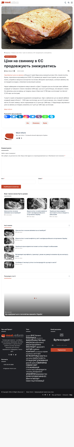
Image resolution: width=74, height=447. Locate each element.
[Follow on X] (13, 71)
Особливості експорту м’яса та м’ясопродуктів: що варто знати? (35, 262)
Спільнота (65, 395)
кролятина (29, 354)
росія (28, 362)
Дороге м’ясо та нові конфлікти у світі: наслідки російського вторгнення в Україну (37, 212)
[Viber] (39, 116)
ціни (45, 123)
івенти (29, 378)
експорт (31, 346)
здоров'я (40, 347)
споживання (32, 367)
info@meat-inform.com (9, 368)
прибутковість (39, 358)
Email (40, 178)
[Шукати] (68, 3)
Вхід (71, 395)
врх (43, 340)
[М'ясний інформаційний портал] (9, 2)
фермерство (41, 374)
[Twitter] (13, 116)
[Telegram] (32, 116)
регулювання (40, 360)
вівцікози (30, 342)
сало (34, 363)
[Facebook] (19, 138)
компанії (30, 351)
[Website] (17, 138)
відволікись (39, 342)
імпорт (36, 378)
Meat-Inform (9, 71)
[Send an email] (14, 71)
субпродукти (40, 369)
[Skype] (51, 116)
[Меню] (72, 3)
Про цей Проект (56, 395)
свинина (36, 123)
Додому (7, 52)
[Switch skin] (65, 3)
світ (35, 364)
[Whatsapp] (45, 116)
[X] (21, 138)
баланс (38, 335)
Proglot (28, 335)
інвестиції (30, 381)
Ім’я (3, 178)
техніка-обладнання (34, 372)
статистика (30, 369)
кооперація (38, 351)
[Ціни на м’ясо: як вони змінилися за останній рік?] (14, 203)
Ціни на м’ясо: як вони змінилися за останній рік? (30, 230)
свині (29, 364)
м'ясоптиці (32, 355)
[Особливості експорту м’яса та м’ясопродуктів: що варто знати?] (9, 265)
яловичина (37, 376)
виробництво (34, 340)
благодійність (39, 338)
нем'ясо (43, 356)
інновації (39, 380)
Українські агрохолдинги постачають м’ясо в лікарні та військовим (59, 212)
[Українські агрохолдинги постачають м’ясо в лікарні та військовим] (60, 203)
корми (45, 351)
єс (28, 123)
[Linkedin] (20, 116)
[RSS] (9, 355)
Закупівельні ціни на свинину (14, 75)
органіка (29, 358)
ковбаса (36, 349)
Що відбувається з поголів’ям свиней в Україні (23, 314)
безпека (31, 337)
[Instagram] (26, 116)
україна (31, 373)
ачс (33, 335)
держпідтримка (33, 344)
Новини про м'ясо (16, 52)
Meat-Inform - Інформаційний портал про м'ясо (40, 392)
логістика (37, 354)
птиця (29, 360)
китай (29, 349)
